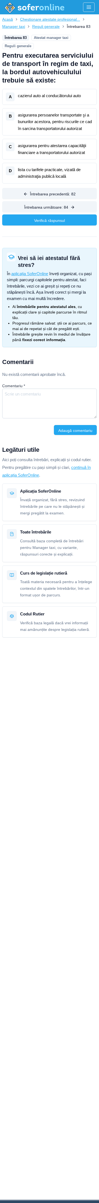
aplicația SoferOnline (29, 273)
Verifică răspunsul (49, 220)
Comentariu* (13, 386)
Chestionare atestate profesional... (50, 19)
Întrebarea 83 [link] (78, 26)
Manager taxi (13, 26)
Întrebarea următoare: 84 (46, 207)
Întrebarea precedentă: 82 (53, 194)
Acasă (7, 19)
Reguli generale (46, 26)
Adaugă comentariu (75, 430)
